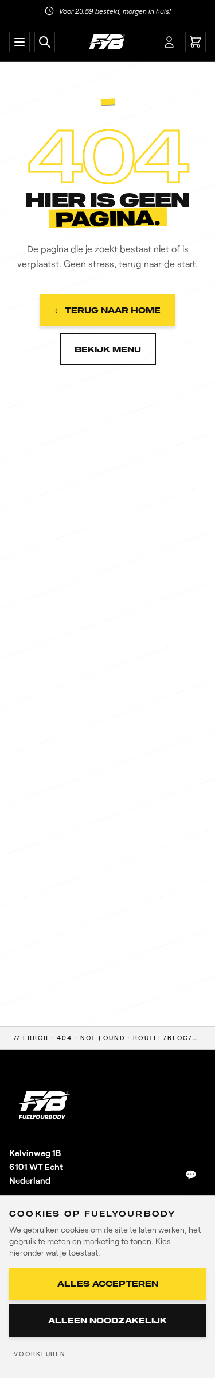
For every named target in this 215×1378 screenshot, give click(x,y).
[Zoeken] (44, 42)
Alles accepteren (107, 1283)
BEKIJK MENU (108, 349)
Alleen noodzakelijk (107, 1320)
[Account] (169, 42)
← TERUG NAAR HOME (107, 310)
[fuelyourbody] (107, 42)
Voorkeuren (40, 1353)
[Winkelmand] (195, 42)
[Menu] (19, 42)
